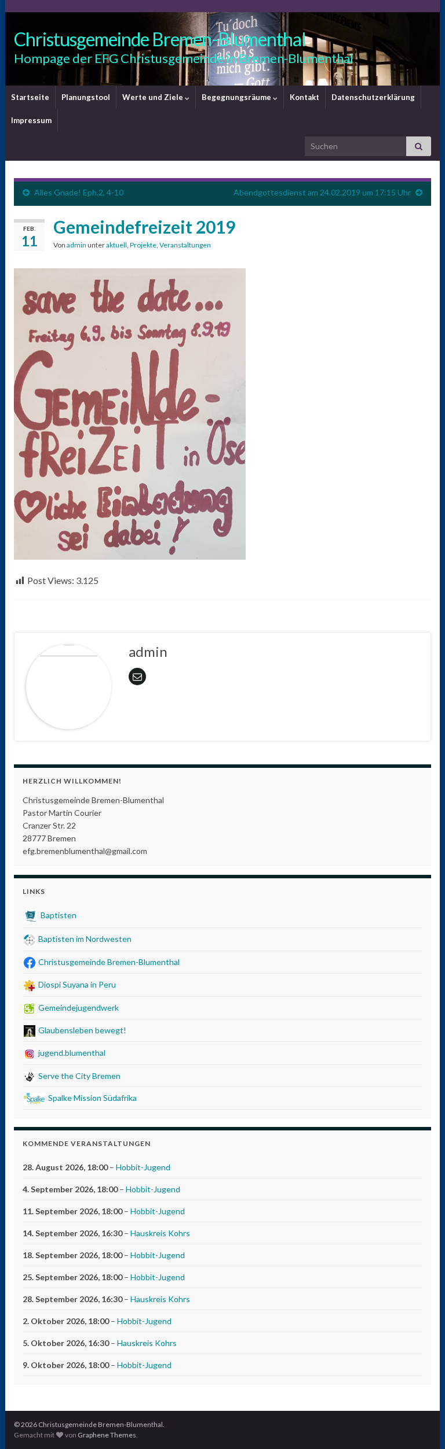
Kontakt (304, 97)
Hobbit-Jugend (143, 1167)
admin (76, 245)
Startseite (30, 97)
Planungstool (85, 97)
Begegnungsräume (237, 97)
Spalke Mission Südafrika (91, 1098)
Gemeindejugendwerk (78, 1007)
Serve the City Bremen (79, 1076)
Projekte (143, 245)
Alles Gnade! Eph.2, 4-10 (78, 192)
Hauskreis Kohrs (160, 1233)
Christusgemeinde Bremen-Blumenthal (160, 39)
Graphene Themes (107, 1434)
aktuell (116, 245)
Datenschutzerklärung (373, 97)
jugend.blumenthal (71, 1053)
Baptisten (57, 915)
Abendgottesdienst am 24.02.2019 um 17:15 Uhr (322, 192)
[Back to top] (418, 1423)
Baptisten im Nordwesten (84, 939)
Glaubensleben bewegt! (81, 1030)
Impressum (31, 120)
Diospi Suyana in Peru (76, 984)
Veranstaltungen (185, 245)
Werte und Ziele (153, 97)
